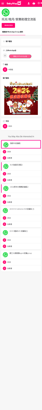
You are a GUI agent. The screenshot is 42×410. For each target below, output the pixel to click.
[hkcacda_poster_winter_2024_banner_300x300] (21, 98)
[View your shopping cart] (33, 3)
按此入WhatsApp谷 (20, 56)
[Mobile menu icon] (2, 3)
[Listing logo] (6, 12)
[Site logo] (13, 3)
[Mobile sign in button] (28, 3)
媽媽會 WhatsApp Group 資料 (12, 32)
